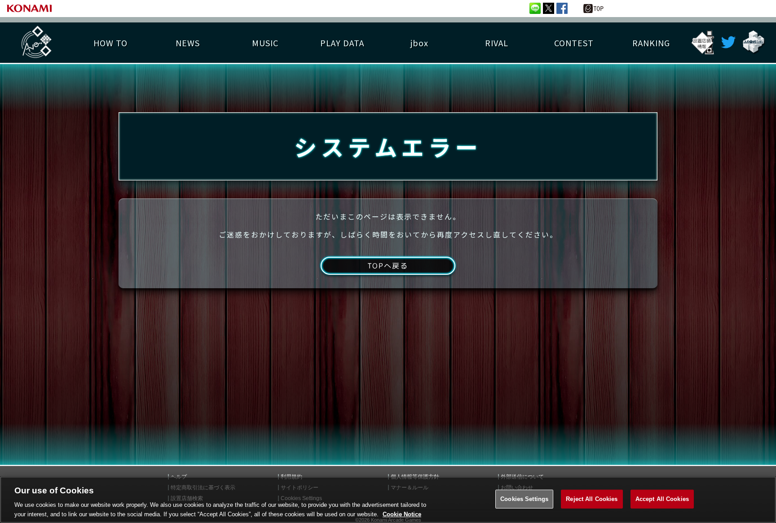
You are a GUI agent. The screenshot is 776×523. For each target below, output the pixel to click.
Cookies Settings (524, 499)
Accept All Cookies (662, 499)
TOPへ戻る (387, 266)
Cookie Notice (402, 513)
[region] (388, 499)
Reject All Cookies (591, 499)
